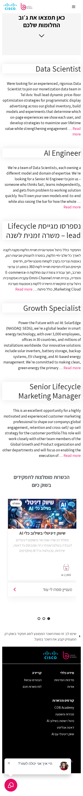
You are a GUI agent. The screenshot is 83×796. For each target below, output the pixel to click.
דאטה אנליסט (65, 727)
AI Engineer (62, 153)
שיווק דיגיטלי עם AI (63, 734)
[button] (41, 25)
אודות (70, 686)
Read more (72, 207)
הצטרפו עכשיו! (33, 680)
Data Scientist (58, 69)
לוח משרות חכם (32, 686)
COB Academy (64, 707)
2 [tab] (43, 618)
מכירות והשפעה (64, 714)
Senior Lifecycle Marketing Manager (49, 391)
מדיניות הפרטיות (64, 680)
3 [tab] (39, 618)
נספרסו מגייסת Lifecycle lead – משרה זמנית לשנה (43, 230)
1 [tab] (48, 618)
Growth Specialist (52, 308)
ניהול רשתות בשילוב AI (60, 721)
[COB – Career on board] (18, 6)
